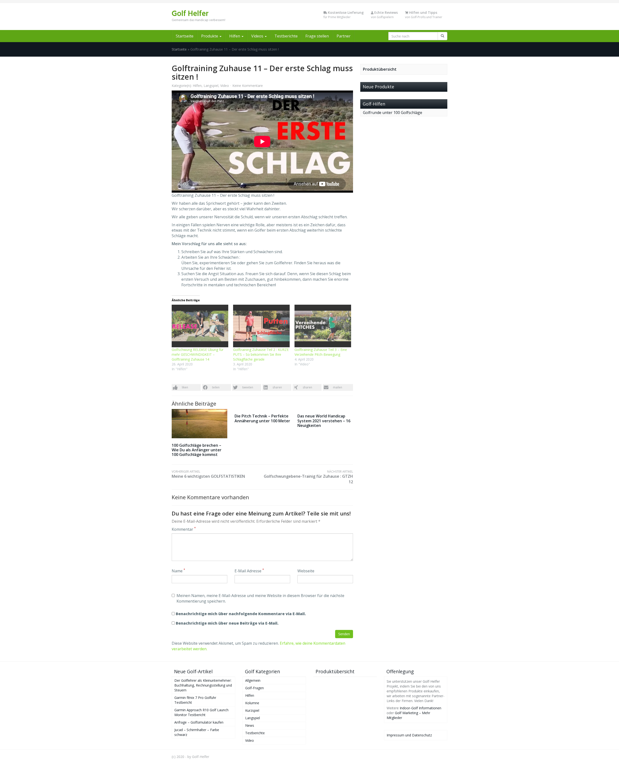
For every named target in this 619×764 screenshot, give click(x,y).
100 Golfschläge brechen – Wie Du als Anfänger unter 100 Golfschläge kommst (196, 450)
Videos (257, 36)
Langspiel (211, 85)
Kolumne (252, 703)
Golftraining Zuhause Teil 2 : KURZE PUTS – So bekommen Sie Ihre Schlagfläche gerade (261, 354)
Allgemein (252, 680)
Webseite (305, 571)
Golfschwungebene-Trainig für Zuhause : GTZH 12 (308, 476)
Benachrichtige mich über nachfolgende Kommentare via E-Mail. (241, 613)
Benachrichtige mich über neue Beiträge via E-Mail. (227, 623)
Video (224, 85)
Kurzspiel (252, 710)
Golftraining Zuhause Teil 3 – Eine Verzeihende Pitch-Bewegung (321, 352)
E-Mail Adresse (249, 571)
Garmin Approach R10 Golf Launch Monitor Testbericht (201, 712)
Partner (344, 36)
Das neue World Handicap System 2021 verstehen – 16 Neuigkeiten (323, 420)
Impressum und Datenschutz (409, 735)
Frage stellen (317, 36)
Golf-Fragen (254, 688)
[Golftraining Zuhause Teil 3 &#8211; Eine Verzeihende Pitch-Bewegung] (323, 326)
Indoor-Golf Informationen (420, 708)
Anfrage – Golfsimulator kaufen (198, 722)
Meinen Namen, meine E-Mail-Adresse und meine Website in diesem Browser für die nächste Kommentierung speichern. (260, 598)
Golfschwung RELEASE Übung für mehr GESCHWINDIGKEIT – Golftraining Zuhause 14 (197, 354)
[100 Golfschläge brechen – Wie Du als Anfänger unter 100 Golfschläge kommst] (199, 423)
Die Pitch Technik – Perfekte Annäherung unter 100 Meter (262, 418)
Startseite (184, 36)
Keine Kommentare (247, 85)
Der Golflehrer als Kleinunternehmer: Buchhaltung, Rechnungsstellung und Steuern (203, 685)
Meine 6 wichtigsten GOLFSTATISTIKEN (208, 474)
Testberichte (286, 36)
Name (178, 571)
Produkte (210, 36)
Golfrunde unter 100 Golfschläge (392, 112)
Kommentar (184, 529)
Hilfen (235, 36)
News (249, 725)
